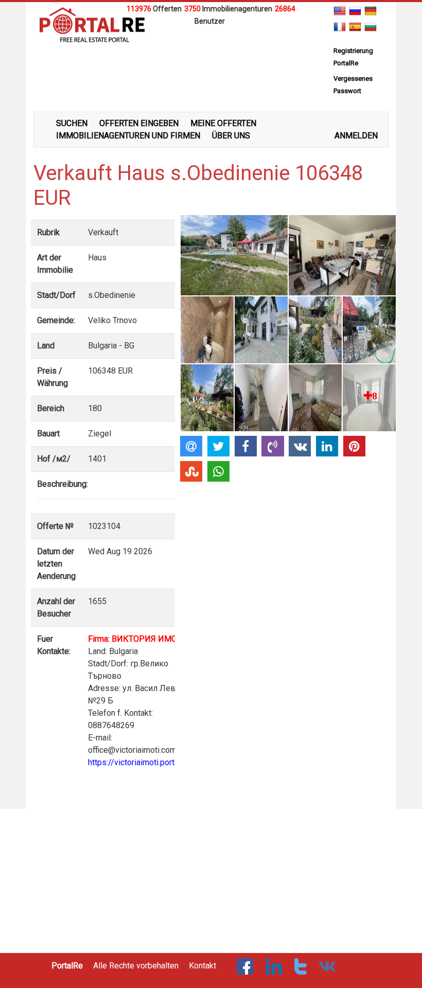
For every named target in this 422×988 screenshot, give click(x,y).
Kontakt (202, 966)
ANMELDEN (356, 135)
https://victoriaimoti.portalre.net (144, 762)
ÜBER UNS (231, 135)
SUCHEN (71, 123)
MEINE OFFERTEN (223, 123)
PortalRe (67, 966)
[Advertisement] (211, 42)
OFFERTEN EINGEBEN (139, 123)
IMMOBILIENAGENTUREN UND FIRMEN (128, 135)
